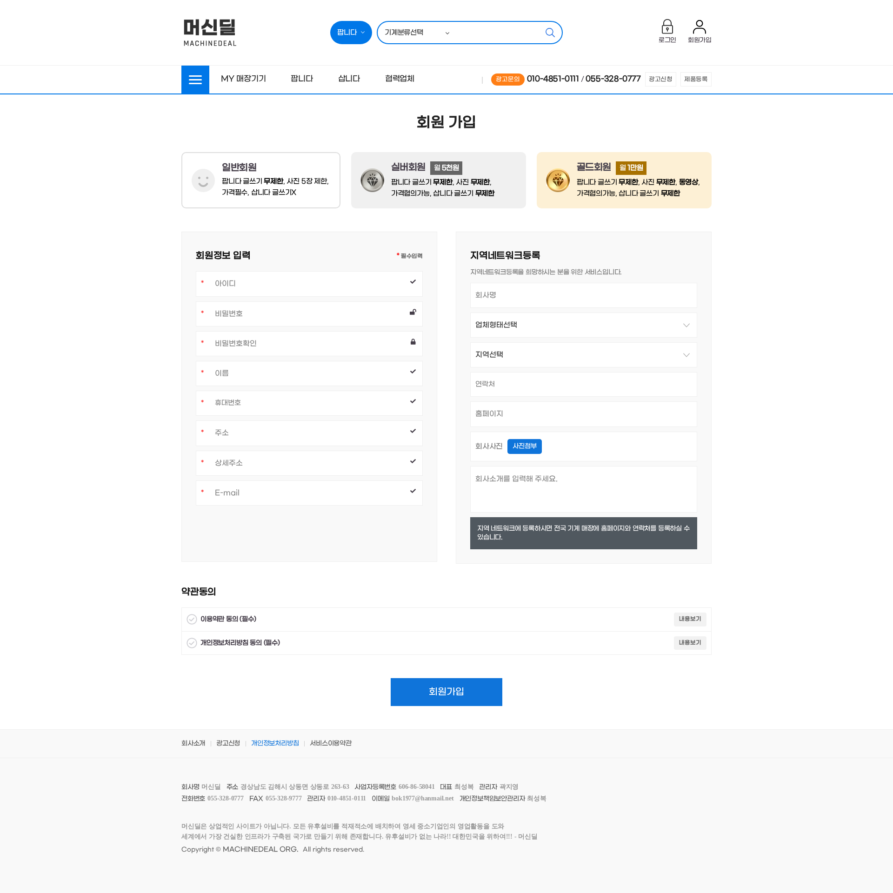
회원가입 (700, 40)
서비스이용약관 (331, 743)
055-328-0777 (613, 78)
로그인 (667, 40)
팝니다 (302, 79)
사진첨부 (525, 446)
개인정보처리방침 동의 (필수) (240, 643)
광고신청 (661, 79)
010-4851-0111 (553, 78)
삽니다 (349, 79)
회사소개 (193, 743)
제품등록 (696, 79)
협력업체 (399, 79)
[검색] (550, 32)
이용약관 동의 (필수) (228, 619)
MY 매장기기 (243, 79)
